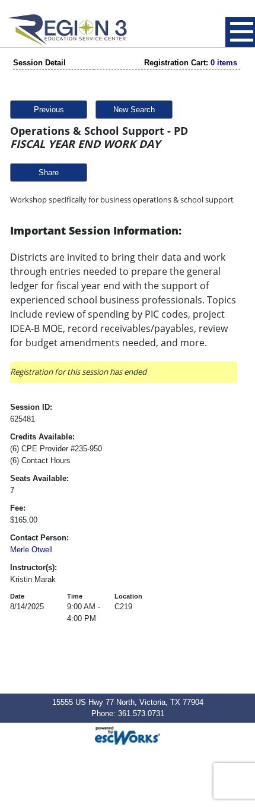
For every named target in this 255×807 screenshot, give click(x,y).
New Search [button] (134, 109)
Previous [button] (49, 109)
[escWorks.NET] (127, 734)
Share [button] (49, 172)
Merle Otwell (31, 549)
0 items (224, 62)
